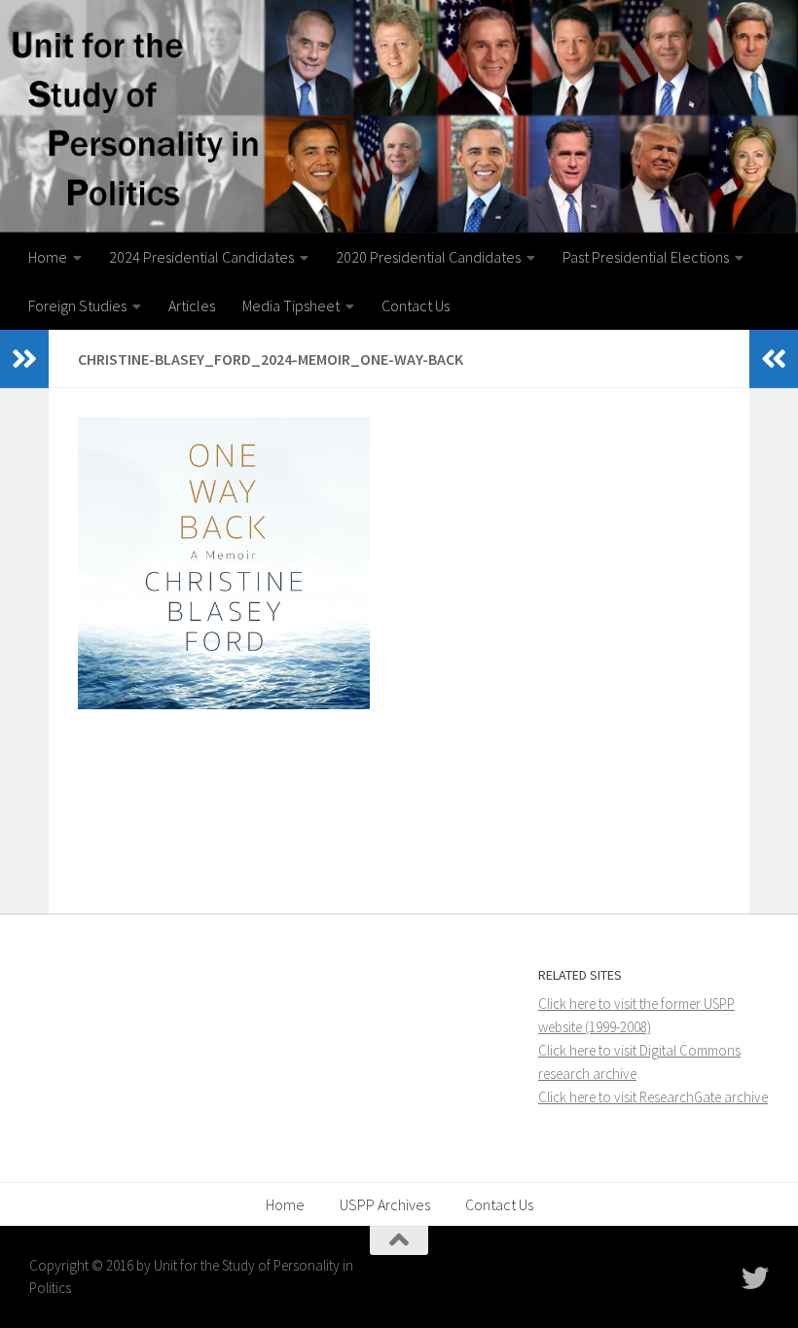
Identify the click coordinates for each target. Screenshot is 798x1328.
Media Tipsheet (291, 305)
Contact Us (415, 305)
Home (47, 257)
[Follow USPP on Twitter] (755, 1278)
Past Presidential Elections (645, 257)
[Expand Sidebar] (24, 359)
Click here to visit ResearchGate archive (653, 1097)
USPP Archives (385, 1204)
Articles (191, 305)
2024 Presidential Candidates (201, 257)
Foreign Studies (77, 305)
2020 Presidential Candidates (428, 257)
